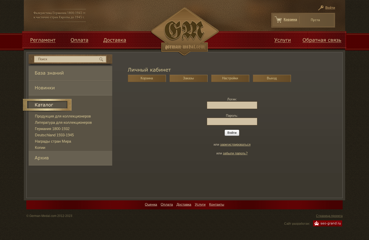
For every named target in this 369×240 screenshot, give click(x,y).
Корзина (290, 19)
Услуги (200, 204)
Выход (272, 78)
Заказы (188, 78)
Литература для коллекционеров (63, 122)
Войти (330, 8)
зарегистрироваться (235, 144)
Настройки (230, 78)
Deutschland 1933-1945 (54, 135)
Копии (40, 147)
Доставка (183, 204)
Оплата (167, 204)
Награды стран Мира (53, 141)
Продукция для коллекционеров (63, 116)
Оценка (151, 204)
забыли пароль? (235, 153)
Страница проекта (329, 215)
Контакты (216, 204)
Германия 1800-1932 (52, 129)
